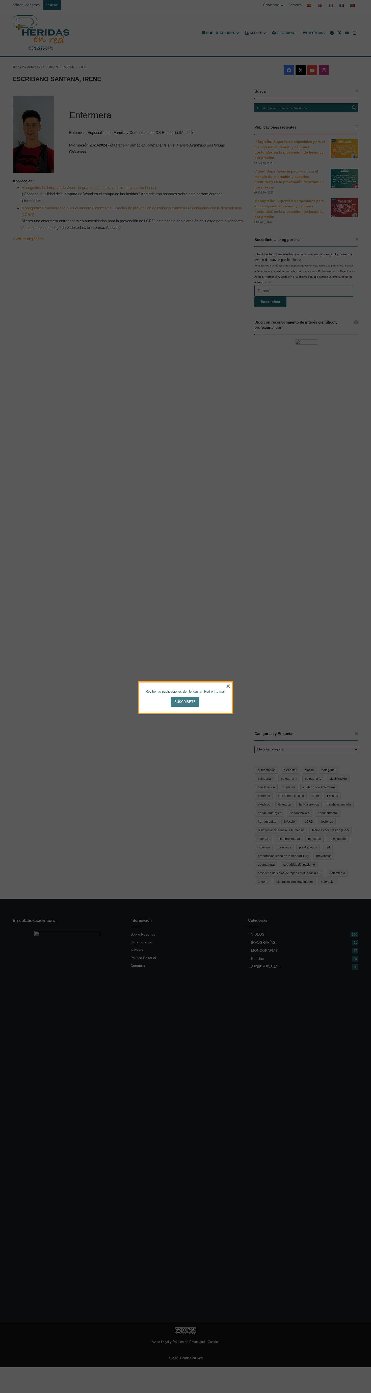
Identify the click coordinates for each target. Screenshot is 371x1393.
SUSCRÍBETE (185, 702)
